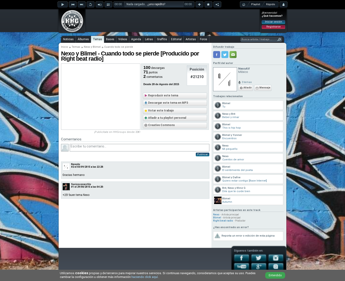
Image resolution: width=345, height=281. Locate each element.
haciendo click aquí (144, 277)
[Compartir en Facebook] (216, 54)
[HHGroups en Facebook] (241, 261)
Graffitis (162, 39)
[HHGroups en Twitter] (259, 261)
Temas (97, 39)
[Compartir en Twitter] (224, 54)
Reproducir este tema (163, 95)
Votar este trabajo (161, 110)
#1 (72, 187)
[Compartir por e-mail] (233, 54)
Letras (149, 39)
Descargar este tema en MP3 (168, 102)
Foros (203, 39)
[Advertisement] (172, 20)
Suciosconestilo (81, 184)
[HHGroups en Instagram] (276, 261)
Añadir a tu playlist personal (167, 117)
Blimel (97, 46)
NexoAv (75, 164)
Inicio (64, 46)
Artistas (191, 39)
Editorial (176, 39)
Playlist (255, 4)
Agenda (136, 39)
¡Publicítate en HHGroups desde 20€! (117, 132)
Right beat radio (223, 220)
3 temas (247, 82)
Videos (122, 39)
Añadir (247, 87)
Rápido (270, 4)
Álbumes (83, 39)
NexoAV (244, 68)
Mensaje (264, 87)
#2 (72, 167)
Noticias (68, 39)
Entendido (275, 275)
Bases (110, 39)
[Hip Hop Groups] (71, 31)
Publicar (202, 154)
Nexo (87, 46)
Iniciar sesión (273, 21)
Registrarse (273, 26)
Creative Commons (161, 125)
